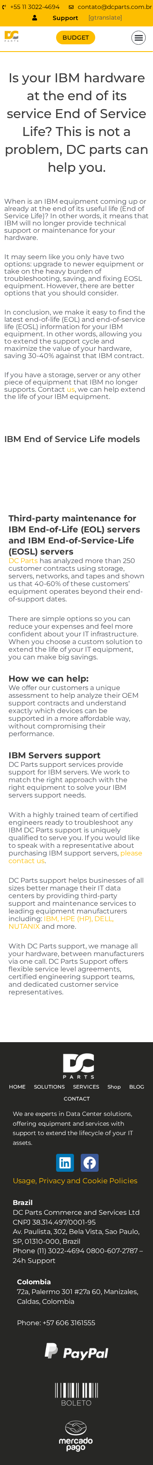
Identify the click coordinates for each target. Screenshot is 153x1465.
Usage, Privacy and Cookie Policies (75, 1180)
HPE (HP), (76, 919)
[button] (138, 38)
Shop (114, 1087)
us (71, 389)
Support (65, 18)
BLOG (136, 1087)
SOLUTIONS (49, 1087)
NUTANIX (24, 926)
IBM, (51, 919)
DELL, (103, 919)
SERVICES (86, 1087)
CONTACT (77, 1098)
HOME (17, 1087)
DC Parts (23, 561)
